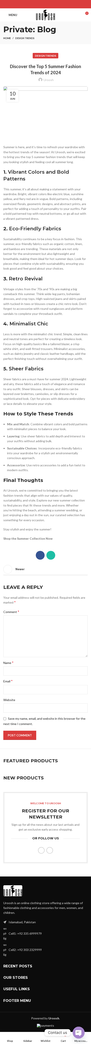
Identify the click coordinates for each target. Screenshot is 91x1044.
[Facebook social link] (43, 4)
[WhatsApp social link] (48, 4)
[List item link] (45, 933)
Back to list (45, 569)
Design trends (24, 38)
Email (8, 681)
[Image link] (12, 890)
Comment (11, 611)
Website (9, 700)
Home (7, 38)
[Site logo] (45, 14)
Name (8, 662)
